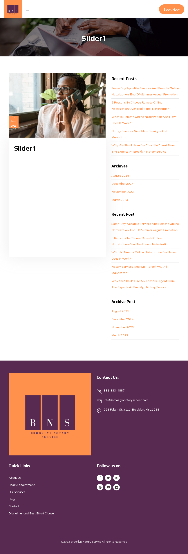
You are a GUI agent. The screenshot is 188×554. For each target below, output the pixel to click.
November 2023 (122, 191)
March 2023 (119, 200)
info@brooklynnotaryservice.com (126, 400)
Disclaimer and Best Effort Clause (31, 513)
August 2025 (120, 175)
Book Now (172, 9)
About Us (15, 477)
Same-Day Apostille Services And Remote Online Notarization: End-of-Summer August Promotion (145, 91)
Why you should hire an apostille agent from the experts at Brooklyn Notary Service (143, 148)
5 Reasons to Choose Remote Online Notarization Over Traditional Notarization (140, 105)
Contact (14, 506)
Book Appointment (22, 485)
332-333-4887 (114, 390)
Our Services (17, 492)
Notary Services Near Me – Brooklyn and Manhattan (139, 134)
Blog (12, 499)
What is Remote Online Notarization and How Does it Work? (143, 120)
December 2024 (122, 183)
